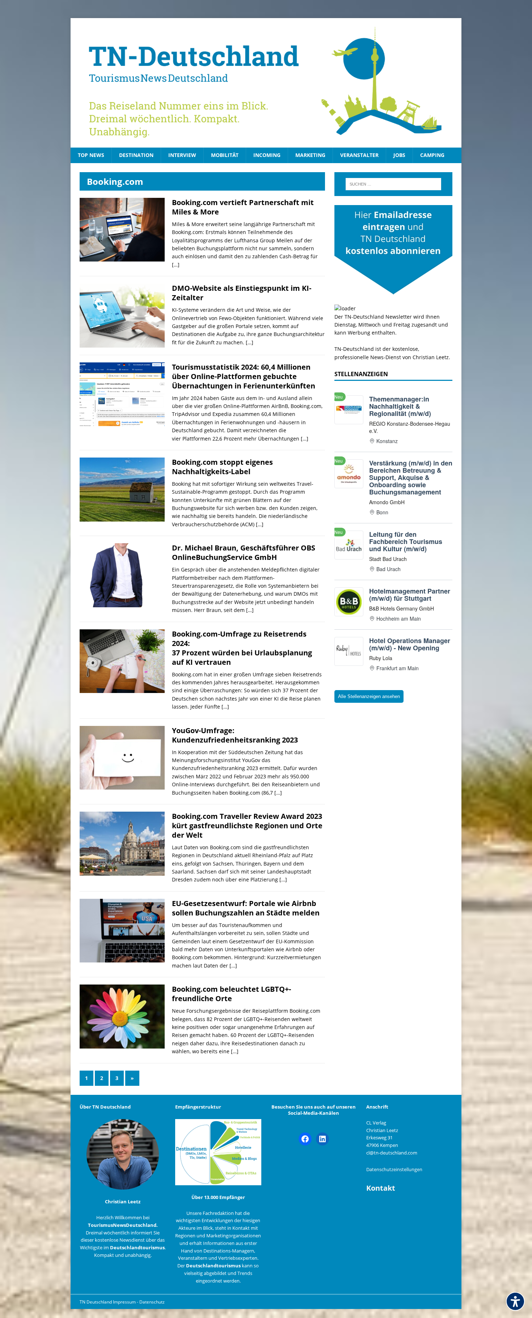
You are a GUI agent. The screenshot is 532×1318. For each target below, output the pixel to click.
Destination (136, 155)
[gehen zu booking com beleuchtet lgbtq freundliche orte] (122, 1044)
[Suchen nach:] (393, 184)
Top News (91, 155)
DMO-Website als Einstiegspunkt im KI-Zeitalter (241, 292)
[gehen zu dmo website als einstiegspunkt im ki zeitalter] (122, 343)
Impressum (125, 1302)
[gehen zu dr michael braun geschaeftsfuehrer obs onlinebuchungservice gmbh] (122, 602)
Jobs (399, 155)
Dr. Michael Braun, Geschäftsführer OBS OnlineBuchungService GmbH (243, 552)
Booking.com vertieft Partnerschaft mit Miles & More (243, 207)
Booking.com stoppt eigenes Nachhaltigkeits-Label (222, 466)
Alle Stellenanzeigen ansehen (369, 696)
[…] (176, 264)
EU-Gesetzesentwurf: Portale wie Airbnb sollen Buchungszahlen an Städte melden (246, 908)
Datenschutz (152, 1302)
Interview (182, 155)
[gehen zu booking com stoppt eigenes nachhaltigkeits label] (122, 517)
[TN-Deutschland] (266, 83)
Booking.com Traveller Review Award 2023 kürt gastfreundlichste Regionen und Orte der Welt (247, 825)
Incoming (266, 155)
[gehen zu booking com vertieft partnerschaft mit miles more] (122, 257)
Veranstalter (359, 155)
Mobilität (224, 155)
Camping (432, 155)
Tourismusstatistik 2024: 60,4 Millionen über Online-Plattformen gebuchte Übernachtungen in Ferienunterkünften (243, 376)
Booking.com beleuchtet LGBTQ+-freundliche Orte (231, 993)
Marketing (310, 155)
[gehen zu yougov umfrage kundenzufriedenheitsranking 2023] (122, 785)
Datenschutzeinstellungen (394, 1169)
